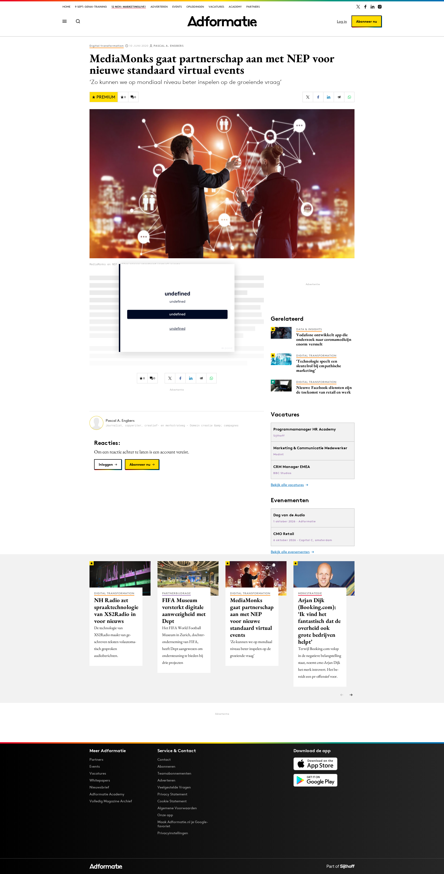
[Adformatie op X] (358, 7)
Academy (235, 6)
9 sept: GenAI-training (91, 6)
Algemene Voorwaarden (177, 808)
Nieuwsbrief (99, 787)
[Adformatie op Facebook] (365, 7)
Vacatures (216, 6)
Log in (342, 21)
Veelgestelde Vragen (174, 787)
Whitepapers (99, 780)
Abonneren (166, 766)
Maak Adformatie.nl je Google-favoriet (182, 824)
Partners (253, 6)
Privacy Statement (172, 794)
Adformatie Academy (106, 794)
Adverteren (159, 6)
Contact (164, 759)
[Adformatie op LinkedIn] (372, 7)
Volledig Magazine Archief (110, 801)
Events (177, 6)
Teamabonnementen (174, 773)
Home (66, 6)
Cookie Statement (172, 801)
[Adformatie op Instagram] (380, 7)
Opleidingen (195, 6)
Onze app (165, 815)
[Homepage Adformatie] (222, 21)
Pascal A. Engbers (169, 45)
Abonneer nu (366, 21)
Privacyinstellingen (172, 833)
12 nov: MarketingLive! (128, 6)
